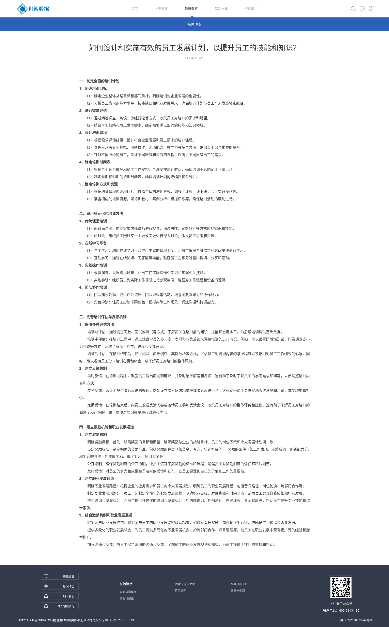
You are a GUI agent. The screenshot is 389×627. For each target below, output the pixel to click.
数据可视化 (127, 598)
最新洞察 (191, 8)
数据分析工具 (239, 584)
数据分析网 (238, 590)
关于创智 (161, 8)
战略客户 (251, 8)
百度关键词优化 (185, 584)
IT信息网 (180, 590)
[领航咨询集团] (33, 9)
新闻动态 (194, 24)
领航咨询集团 (128, 592)
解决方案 (221, 8)
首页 (134, 8)
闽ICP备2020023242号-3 (356, 620)
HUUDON (127, 620)
